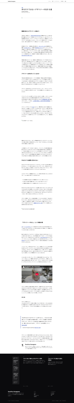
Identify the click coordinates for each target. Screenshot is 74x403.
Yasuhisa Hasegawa (11, 1)
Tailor (33, 107)
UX (22, 226)
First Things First (43, 237)
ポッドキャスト (57, 1)
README (62, 1)
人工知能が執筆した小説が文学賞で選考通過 (41, 100)
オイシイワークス (42, 46)
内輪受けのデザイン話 (37, 203)
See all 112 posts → (15, 382)
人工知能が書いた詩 (45, 99)
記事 (52, 1)
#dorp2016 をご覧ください (27, 55)
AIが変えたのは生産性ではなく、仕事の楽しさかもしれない (15, 375)
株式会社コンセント (39, 47)
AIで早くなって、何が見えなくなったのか (15, 367)
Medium (23, 240)
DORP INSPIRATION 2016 (36, 35)
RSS (51, 395)
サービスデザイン (27, 226)
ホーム (50, 1)
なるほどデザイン (27, 47)
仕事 (22, 7)
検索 (65, 1)
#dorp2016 (24, 325)
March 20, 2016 (38, 327)
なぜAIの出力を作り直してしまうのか (15, 361)
